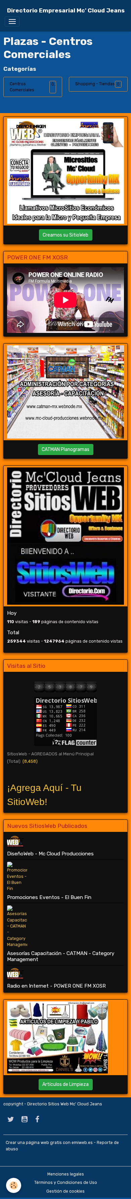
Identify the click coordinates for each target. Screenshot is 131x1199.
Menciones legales (65, 1174)
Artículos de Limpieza (65, 1084)
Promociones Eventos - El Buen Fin (49, 897)
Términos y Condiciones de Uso (65, 1182)
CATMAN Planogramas (65, 449)
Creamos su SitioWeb (65, 235)
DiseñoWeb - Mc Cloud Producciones (50, 854)
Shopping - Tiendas (95, 84)
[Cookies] (13, 1185)
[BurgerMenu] (12, 21)
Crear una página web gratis (34, 1142)
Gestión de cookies (65, 1191)
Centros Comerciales (22, 87)
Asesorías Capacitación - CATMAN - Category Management (61, 956)
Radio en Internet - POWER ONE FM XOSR (56, 986)
